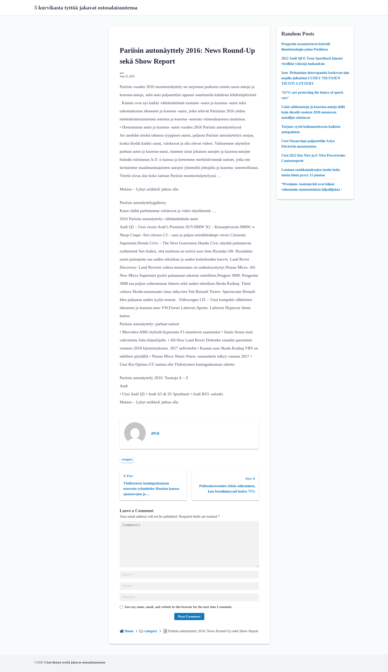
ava (122, 73)
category (127, 459)
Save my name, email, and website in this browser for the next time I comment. (178, 607)
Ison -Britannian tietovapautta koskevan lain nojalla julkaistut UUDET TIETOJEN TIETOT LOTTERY (315, 78)
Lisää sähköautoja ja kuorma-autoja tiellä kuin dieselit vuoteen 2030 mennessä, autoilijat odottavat (313, 112)
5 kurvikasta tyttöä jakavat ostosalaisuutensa (85, 8)
